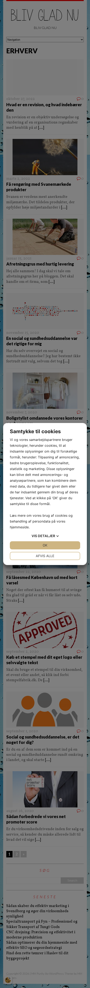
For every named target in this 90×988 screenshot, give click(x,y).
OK (45, 545)
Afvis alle (45, 556)
